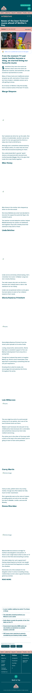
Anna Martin (28, 29)
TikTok (13, 665)
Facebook (14, 660)
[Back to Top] (16, 676)
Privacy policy (3, 661)
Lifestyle (7, 13)
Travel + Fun (26, 13)
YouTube (14, 663)
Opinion (19, 13)
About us (3, 658)
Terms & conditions (4, 669)
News (2, 13)
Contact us (4, 671)
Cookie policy (3, 665)
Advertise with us (25, 661)
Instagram (15, 658)
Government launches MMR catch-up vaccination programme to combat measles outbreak (14, 627)
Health (13, 13)
